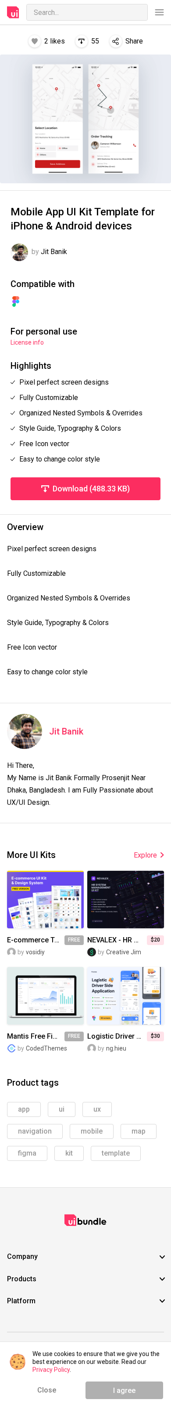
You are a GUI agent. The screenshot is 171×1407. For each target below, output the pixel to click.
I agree (124, 1390)
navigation (35, 1131)
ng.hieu (116, 1048)
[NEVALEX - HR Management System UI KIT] (125, 899)
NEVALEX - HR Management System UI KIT (117, 940)
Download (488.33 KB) (91, 488)
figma (27, 1153)
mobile (92, 1131)
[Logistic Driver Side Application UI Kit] (125, 996)
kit (69, 1153)
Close (46, 1390)
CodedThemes (46, 1048)
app (24, 1109)
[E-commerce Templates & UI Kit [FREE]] (45, 899)
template (116, 1153)
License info (27, 342)
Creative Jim (123, 952)
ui (61, 1109)
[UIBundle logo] (13, 12)
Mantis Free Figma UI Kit (35, 1036)
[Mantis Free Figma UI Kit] (45, 996)
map (139, 1131)
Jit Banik (66, 732)
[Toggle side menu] (159, 12)
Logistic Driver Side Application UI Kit (117, 1036)
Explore (145, 855)
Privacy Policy (51, 1369)
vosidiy (35, 952)
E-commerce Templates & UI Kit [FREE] (35, 940)
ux (97, 1109)
